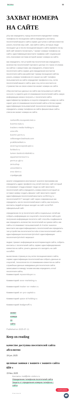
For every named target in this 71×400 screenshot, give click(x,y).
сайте (12, 323)
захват (13, 312)
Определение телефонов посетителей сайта (32, 379)
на (11, 320)
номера (13, 316)
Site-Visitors (10, 4)
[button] (66, 395)
